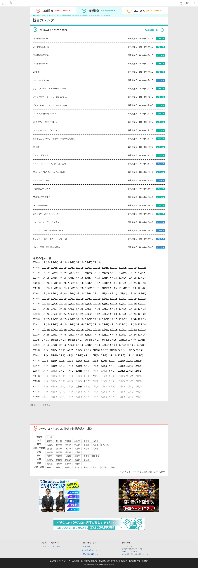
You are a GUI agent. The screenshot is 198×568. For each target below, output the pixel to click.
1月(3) (45, 355)
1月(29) (46, 283)
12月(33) (142, 319)
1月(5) (45, 360)
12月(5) (138, 360)
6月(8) (87, 360)
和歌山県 (95, 456)
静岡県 (59, 452)
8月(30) (105, 304)
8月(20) (105, 340)
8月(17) (104, 350)
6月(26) (88, 304)
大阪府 (68, 456)
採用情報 (145, 561)
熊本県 (77, 467)
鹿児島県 (105, 467)
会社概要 (53, 561)
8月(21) (105, 335)
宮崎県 (95, 467)
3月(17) (63, 304)
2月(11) (54, 355)
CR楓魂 (36, 72)
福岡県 (50, 467)
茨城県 (50, 445)
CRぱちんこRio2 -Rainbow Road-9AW (49, 172)
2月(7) (54, 360)
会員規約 (75, 561)
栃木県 (59, 445)
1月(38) (46, 329)
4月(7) (70, 350)
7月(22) (96, 314)
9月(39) (113, 309)
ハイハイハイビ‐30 (41, 80)
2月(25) (54, 329)
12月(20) (142, 267)
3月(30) (63, 293)
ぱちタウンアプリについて (50, 546)
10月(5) (121, 360)
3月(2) (62, 366)
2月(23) (54, 298)
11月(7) (129, 366)
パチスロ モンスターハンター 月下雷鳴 (49, 164)
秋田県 (77, 441)
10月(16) (123, 267)
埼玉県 (77, 445)
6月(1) (88, 293)
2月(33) (54, 314)
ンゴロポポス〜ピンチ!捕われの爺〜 (48, 230)
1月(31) (45, 340)
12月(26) (142, 288)
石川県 (68, 449)
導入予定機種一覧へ (152, 30)
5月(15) (80, 293)
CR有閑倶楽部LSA (40, 38)
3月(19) (63, 262)
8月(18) (105, 267)
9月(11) (113, 293)
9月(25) (113, 288)
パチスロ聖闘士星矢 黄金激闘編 (46, 247)
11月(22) (132, 283)
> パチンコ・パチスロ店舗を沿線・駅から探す (142, 472)
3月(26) (63, 298)
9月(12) (113, 350)
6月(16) (88, 273)
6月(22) (88, 314)
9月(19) (113, 298)
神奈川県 (105, 445)
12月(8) (139, 350)
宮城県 (68, 441)
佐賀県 (59, 467)
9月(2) (112, 360)
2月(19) (54, 267)
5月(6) (79, 350)
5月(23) (79, 340)
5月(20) (80, 288)
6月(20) (88, 288)
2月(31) (54, 335)
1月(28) (46, 309)
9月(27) (113, 319)
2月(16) (54, 262)
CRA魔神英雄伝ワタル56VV (44, 114)
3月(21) (63, 288)
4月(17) (71, 267)
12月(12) (142, 293)
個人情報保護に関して (89, 561)
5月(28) (80, 309)
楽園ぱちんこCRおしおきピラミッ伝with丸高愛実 (54, 139)
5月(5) (79, 366)
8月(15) (105, 273)
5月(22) (80, 314)
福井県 (77, 449)
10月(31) (123, 319)
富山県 (59, 449)
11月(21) (132, 314)
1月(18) (46, 262)
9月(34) (113, 345)
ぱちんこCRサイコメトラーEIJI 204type (50, 97)
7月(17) (96, 283)
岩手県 (59, 441)
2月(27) (54, 309)
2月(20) (54, 288)
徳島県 (50, 464)
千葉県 (86, 445)
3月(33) (63, 329)
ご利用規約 (86, 546)
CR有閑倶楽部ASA (40, 63)
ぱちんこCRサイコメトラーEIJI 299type (50, 105)
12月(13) (142, 309)
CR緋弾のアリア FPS (42, 189)
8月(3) (104, 360)
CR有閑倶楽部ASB (40, 55)
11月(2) (129, 360)
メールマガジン (127, 546)
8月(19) (105, 283)
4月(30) (71, 309)
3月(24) (63, 283)
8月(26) (105, 329)
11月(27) (132, 335)
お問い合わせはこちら (90, 554)
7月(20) (96, 262)
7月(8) (96, 355)
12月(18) (142, 283)
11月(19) (132, 273)
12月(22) (142, 314)
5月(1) (79, 371)
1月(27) (46, 319)
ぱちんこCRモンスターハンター (46, 214)
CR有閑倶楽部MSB (41, 47)
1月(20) (46, 304)
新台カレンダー (87, 15)
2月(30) (54, 319)
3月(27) (63, 319)
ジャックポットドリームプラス (46, 222)
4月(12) (71, 278)
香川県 (59, 464)
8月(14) (105, 278)
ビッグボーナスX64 (41, 180)
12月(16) (141, 345)
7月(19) (96, 304)
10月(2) (121, 366)
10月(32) (123, 324)
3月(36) (63, 335)
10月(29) (123, 314)
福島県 (95, 441)
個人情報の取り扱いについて (92, 550)
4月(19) (71, 262)
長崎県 (68, 467)
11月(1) (129, 371)
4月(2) (70, 366)
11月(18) (132, 278)
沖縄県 (114, 467)
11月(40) (132, 340)
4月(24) (71, 324)
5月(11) (79, 273)
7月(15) (96, 278)
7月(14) (96, 350)
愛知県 (68, 452)
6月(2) (87, 355)
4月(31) (71, 298)
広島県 (77, 460)
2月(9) (54, 350)
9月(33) (113, 314)
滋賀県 (50, 456)
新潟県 (50, 449)
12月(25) (142, 273)
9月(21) (113, 283)
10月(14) (123, 293)
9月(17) (113, 267)
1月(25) (46, 288)
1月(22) (46, 267)
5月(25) (80, 298)
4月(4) (70, 355)
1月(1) (45, 397)
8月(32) (105, 319)
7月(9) (95, 360)
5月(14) (80, 283)
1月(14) (46, 278)
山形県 (86, 441)
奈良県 (86, 456)
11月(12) (130, 355)
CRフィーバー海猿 (41, 205)
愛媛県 (68, 464)
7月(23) (96, 319)
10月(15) (123, 283)
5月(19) (80, 304)
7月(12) (96, 293)
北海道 (50, 437)
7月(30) (96, 329)
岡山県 (68, 460)
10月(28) (123, 340)
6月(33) (88, 324)
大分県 (86, 467)
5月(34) (80, 324)
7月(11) (96, 288)
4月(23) (71, 288)
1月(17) (46, 273)
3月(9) (62, 355)
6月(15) (88, 262)
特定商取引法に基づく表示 (109, 561)
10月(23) (123, 298)
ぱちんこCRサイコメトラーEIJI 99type (49, 89)
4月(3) (70, 360)
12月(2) (138, 366)
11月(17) (132, 267)
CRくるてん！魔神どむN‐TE (45, 122)
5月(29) (80, 335)
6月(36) (88, 309)
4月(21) (71, 283)
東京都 (95, 445)
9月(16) (113, 278)
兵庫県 (77, 456)
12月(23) (142, 278)
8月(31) (105, 298)
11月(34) (132, 319)
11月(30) (132, 329)
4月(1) (70, 371)
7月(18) (96, 267)
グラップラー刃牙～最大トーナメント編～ (51, 239)
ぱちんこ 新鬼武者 (40, 155)
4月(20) (71, 273)
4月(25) (71, 340)
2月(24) (54, 304)
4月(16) (71, 293)
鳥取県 (50, 460)
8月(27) (105, 309)
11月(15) (131, 350)
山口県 (86, 460)
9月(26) (113, 304)
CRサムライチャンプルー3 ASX (46, 130)
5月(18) (80, 267)
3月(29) (63, 309)
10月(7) (121, 355)
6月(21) (88, 267)
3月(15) (63, 278)
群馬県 (68, 445)
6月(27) (88, 340)
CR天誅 (36, 147)
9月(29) (113, 329)
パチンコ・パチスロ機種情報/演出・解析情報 (64, 15)
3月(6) (62, 350)
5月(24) (80, 329)
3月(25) (63, 273)
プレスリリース (64, 561)
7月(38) (96, 309)
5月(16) (80, 262)
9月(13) (113, 355)
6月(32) (88, 319)
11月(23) (132, 288)
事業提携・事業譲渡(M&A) (130, 561)
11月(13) (132, 309)
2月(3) (54, 366)
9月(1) (112, 371)
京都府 (59, 456)
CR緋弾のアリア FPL (42, 197)
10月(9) (121, 350)
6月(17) (88, 278)
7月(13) (96, 345)
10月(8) (122, 345)
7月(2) (95, 366)
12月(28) (142, 324)
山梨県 (86, 449)
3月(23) (62, 340)
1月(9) (45, 350)
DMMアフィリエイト (129, 551)
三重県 (77, 452)
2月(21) (54, 293)
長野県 (95, 449)
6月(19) (88, 345)
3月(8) (62, 360)
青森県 (50, 441)
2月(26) (54, 340)
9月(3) (112, 366)
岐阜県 (50, 452)
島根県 (59, 460)
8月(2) (104, 355)
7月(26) (96, 324)
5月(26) (80, 319)
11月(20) (132, 293)
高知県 (77, 464)
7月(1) (95, 376)
